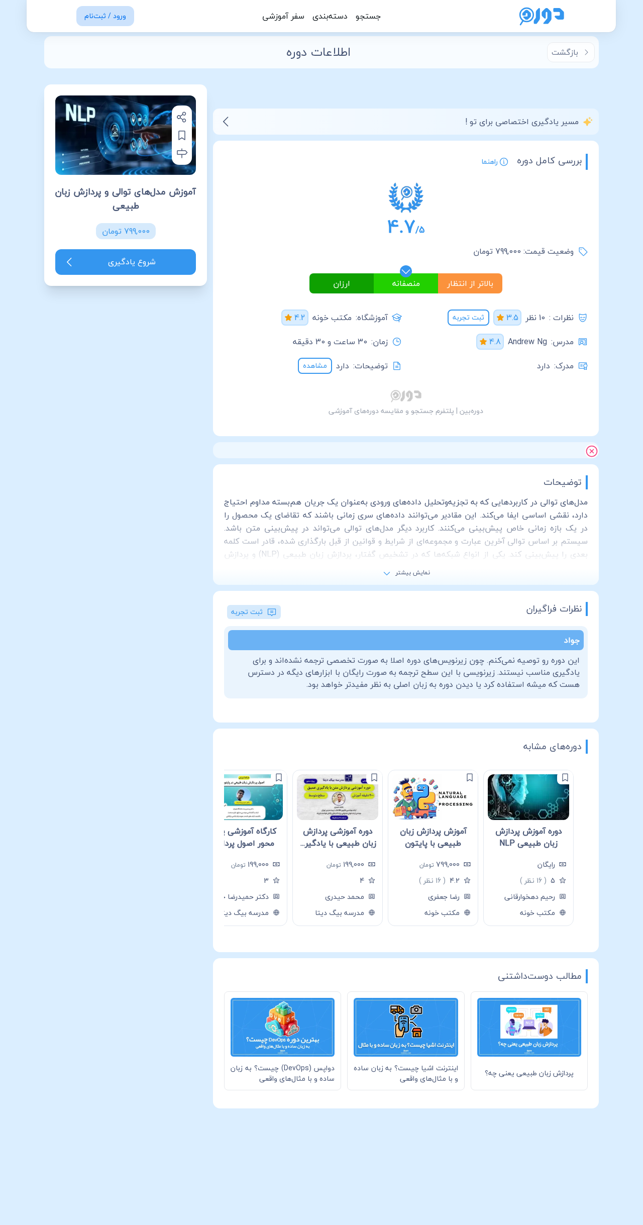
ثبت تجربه (468, 317)
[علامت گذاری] (565, 777)
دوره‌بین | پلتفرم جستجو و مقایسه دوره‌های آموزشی (406, 410)
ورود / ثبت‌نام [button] (105, 16)
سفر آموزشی (283, 16)
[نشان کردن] (182, 135)
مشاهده (315, 365)
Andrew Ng (527, 342)
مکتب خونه (332, 318)
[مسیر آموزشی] (182, 153)
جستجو (368, 16)
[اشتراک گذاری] (182, 117)
